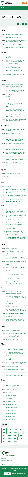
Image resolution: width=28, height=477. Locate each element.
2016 (15, 435)
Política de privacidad (6, 460)
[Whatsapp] (23, 24)
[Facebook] (17, 24)
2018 (4, 435)
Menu (5, 8)
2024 (15, 429)
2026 (4, 429)
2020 (15, 432)
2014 (4, 438)
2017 (9, 435)
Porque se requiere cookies (18, 473)
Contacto (3, 458)
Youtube (6, 465)
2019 (21, 432)
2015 (21, 435)
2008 (15, 441)
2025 (10, 429)
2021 (9, 432)
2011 (21, 438)
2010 (4, 441)
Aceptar (7, 473)
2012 (15, 438)
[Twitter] (20, 24)
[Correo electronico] (25, 24)
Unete (24, 2)
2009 (9, 441)
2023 (21, 429)
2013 (9, 438)
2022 (4, 432)
